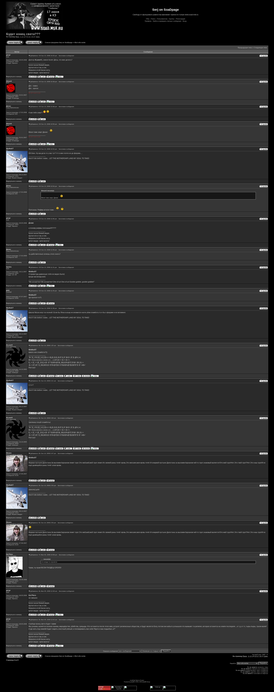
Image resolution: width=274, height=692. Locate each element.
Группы (171, 19)
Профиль (148, 21)
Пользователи (162, 19)
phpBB (132, 682)
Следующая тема (260, 47)
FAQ (147, 19)
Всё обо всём (80, 42)
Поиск (153, 19)
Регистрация (180, 19)
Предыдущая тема (245, 47)
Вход (184, 21)
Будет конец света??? (23, 34)
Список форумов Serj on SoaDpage (58, 42)
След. (38, 36)
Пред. (18, 36)
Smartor (142, 680)
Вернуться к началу (14, 76)
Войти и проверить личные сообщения (167, 21)
